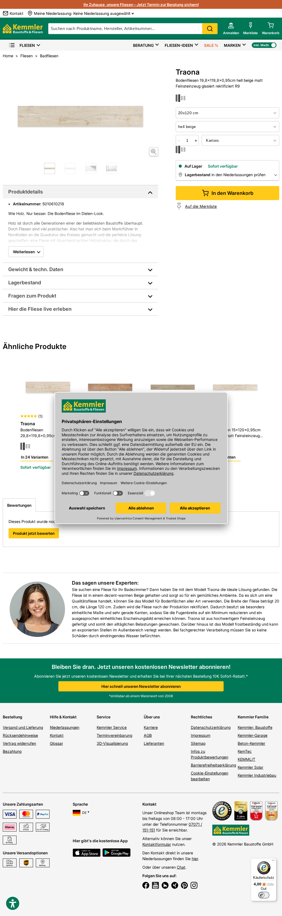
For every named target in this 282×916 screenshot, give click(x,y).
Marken (232, 45)
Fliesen (27, 45)
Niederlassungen (64, 727)
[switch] (263, 895)
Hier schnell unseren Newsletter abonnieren (141, 686)
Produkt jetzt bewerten (34, 533)
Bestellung (12, 717)
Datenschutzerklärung (211, 727)
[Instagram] (194, 886)
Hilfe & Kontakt (63, 717)
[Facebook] (145, 886)
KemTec (245, 751)
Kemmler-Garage (252, 735)
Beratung (143, 45)
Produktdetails (25, 192)
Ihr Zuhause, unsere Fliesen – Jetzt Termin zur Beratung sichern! (141, 4)
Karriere (151, 727)
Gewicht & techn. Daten (35, 269)
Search (210, 28)
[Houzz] (165, 886)
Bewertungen (19, 505)
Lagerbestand (24, 282)
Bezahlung (12, 751)
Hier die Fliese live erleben (40, 309)
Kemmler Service (112, 727)
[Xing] (174, 886)
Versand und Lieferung (23, 727)
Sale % (211, 45)
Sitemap (198, 743)
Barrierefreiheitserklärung (213, 765)
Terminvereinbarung (114, 735)
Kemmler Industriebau (257, 775)
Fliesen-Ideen (179, 45)
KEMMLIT (246, 759)
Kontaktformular (156, 844)
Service (103, 717)
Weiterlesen (24, 251)
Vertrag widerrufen (19, 743)
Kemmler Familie (253, 717)
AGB (148, 735)
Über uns (152, 717)
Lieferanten (154, 743)
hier (195, 858)
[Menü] (273, 861)
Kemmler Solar (250, 767)
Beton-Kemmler (251, 743)
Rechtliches (201, 717)
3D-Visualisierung (112, 743)
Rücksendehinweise (20, 735)
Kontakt (57, 735)
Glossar (56, 743)
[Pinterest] (184, 886)
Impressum (200, 735)
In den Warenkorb (232, 193)
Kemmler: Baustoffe (255, 727)
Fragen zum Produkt (32, 296)
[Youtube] (155, 886)
